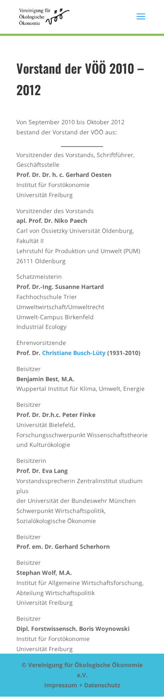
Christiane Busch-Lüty (74, 353)
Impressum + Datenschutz (82, 685)
